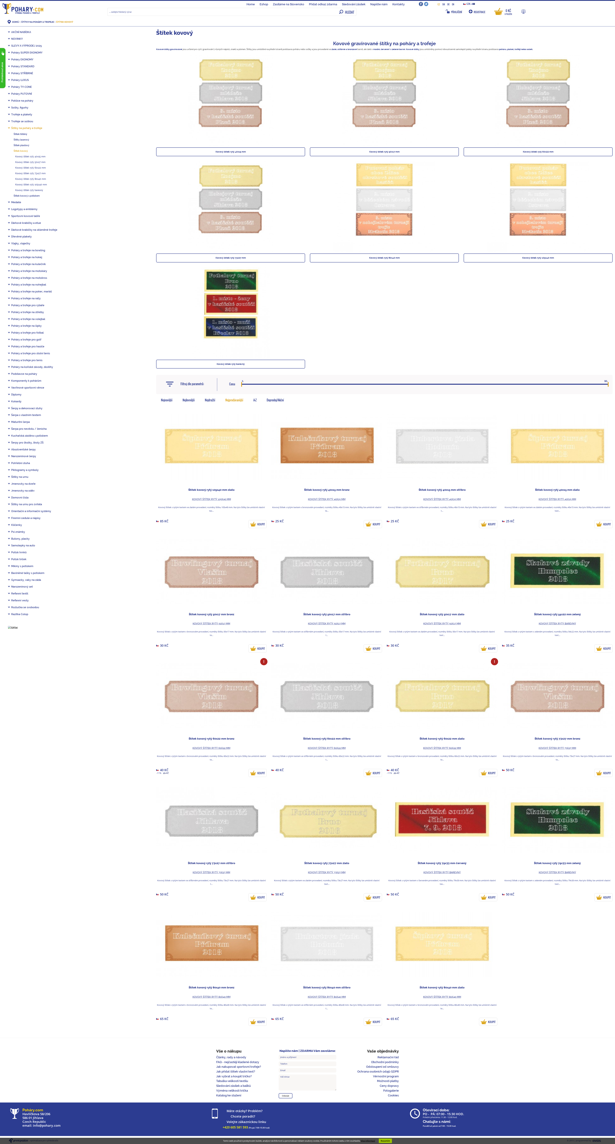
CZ (439, 4)
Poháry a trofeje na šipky (26, 325)
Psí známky (18, 531)
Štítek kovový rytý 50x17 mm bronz (211, 614)
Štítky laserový (21, 139)
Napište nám (379, 4)
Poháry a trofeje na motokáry (29, 271)
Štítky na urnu (19, 476)
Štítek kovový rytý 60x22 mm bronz (211, 738)
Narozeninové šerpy (23, 456)
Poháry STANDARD (22, 66)
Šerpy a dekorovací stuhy (26, 408)
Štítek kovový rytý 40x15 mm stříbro (442, 489)
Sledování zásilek (353, 4)
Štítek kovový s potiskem (27, 196)
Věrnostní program (386, 1076)
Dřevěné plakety (21, 236)
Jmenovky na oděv (23, 490)
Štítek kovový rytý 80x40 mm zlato (442, 987)
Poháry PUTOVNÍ (21, 93)
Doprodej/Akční (275, 400)
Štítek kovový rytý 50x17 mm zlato (442, 614)
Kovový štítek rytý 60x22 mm (30, 167)
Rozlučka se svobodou (25, 607)
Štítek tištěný (20, 134)
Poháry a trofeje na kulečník (28, 264)
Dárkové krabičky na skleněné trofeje (34, 229)
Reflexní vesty (20, 600)
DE (448, 4)
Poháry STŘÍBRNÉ (22, 73)
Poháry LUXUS (20, 80)
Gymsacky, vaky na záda (26, 579)
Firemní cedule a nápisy (26, 518)
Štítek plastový (21, 145)
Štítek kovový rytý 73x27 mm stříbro (211, 863)
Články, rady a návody (231, 1057)
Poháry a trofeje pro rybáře (27, 305)
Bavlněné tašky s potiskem (27, 573)
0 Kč (508, 12)
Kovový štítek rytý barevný (29, 190)
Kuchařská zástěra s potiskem (29, 435)
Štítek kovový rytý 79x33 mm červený (442, 863)
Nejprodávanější (234, 400)
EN (453, 4)
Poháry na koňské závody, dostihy (32, 367)
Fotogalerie (391, 1090)
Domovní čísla (20, 497)
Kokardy (16, 401)
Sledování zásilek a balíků (233, 1085)
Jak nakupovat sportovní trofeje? (238, 1066)
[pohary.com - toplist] (13, 627)
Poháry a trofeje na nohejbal (28, 284)
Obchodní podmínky (385, 1062)
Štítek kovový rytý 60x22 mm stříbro (326, 738)
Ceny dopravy (389, 1085)
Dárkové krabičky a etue (26, 222)
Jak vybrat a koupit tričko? (234, 1076)
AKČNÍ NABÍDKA (21, 32)
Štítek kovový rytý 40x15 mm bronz (326, 489)
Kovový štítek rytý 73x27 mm (30, 173)
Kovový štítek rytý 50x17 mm (30, 162)
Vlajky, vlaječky (20, 243)
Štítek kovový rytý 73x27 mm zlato (326, 863)
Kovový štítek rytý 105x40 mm (31, 184)
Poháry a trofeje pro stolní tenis (30, 353)
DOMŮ (15, 22)
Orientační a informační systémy (31, 511)
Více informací (368, 1140)
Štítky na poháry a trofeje (37, 22)
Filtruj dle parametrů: (192, 384)
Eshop (264, 4)
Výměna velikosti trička (232, 1090)
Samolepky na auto (23, 545)
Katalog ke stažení (228, 1095)
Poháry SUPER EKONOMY (26, 52)
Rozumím (385, 1140)
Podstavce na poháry (24, 373)
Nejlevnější (189, 400)
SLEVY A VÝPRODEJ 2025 (26, 45)
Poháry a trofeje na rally (26, 298)
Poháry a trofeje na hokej (26, 257)
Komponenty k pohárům (26, 380)
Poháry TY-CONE (21, 86)
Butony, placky (20, 538)
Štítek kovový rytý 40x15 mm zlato (557, 489)
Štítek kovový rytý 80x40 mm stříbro (326, 987)
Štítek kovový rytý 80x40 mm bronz (211, 987)
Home (250, 4)
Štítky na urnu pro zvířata (26, 504)
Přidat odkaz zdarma (323, 4)
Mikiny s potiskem (22, 566)
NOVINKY (17, 38)
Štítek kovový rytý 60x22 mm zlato (442, 738)
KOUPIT (261, 524)
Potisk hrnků (19, 552)
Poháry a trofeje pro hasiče (27, 346)
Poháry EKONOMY (22, 59)
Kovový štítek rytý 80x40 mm (30, 179)
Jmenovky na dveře (23, 483)
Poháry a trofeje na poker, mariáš (31, 291)
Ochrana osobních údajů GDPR (378, 1071)
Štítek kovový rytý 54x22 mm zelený (557, 614)
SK (443, 4)
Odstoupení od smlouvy (382, 1066)
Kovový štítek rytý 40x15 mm (30, 156)
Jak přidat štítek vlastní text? (235, 1071)
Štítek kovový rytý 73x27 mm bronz (557, 738)
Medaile (16, 202)
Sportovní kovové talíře (25, 216)
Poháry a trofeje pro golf (26, 339)
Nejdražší (210, 400)
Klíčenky (16, 524)
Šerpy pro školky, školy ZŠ (27, 442)
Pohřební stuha (20, 463)
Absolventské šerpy (23, 449)
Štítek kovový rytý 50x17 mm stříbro (326, 614)
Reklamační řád (388, 1057)
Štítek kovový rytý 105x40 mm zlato (211, 489)
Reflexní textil (19, 593)
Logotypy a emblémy (24, 209)
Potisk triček (18, 559)
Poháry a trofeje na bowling (28, 250)
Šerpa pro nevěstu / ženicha (29, 428)
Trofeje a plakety (21, 114)
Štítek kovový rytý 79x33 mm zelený (557, 863)
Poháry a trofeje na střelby (27, 312)
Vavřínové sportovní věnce (27, 387)
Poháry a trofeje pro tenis (26, 360)
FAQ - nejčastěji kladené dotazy (237, 1062)
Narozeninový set (22, 586)
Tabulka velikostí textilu (232, 1081)
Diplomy (16, 394)
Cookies (393, 1095)
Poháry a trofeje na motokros (29, 277)
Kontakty (398, 4)
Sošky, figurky (19, 107)
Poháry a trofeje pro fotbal (27, 332)
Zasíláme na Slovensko (288, 4)
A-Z (255, 400)
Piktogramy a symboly (25, 470)
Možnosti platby (388, 1081)
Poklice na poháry (22, 100)
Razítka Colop (19, 614)
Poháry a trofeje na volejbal (28, 319)
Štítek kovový (64, 22)
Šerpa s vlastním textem (26, 415)
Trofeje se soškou (22, 121)
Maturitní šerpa (20, 421)
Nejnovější (166, 400)
